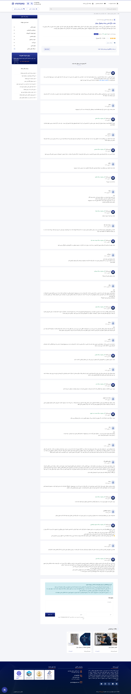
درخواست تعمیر (32, 9)
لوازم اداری (33, 46)
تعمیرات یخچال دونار (103, 80)
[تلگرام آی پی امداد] (112, 683)
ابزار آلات (33, 42)
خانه (118, 13)
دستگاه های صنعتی (31, 49)
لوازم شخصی (32, 36)
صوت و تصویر (32, 39)
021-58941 (76, 675)
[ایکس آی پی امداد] (109, 683)
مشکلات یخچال (109, 43)
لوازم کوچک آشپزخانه (30, 33)
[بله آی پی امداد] (116, 683)
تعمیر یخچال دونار (113, 647)
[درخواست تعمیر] (4, 690)
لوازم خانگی (32, 27)
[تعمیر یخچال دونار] (106, 639)
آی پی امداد (101, 691)
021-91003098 (76, 677)
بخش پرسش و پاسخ (18, 9)
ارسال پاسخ (47, 49)
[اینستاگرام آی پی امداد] (105, 683)
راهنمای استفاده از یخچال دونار (83, 647)
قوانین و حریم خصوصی (18, 691)
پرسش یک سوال (24, 16)
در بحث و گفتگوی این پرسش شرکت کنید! (107, 49)
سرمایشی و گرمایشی (31, 30)
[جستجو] (51, 9)
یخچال (96, 34)
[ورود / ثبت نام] (28, 3)
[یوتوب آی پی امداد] (101, 683)
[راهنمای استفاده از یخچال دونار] (79, 639)
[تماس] (31, 3)
